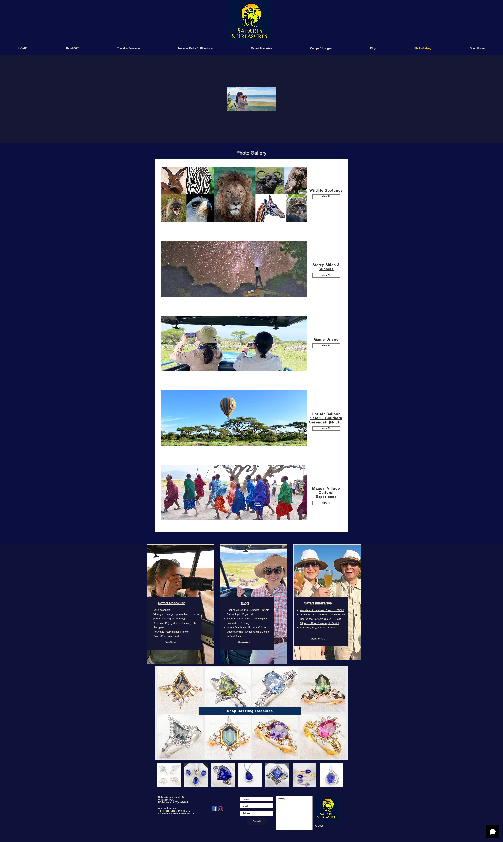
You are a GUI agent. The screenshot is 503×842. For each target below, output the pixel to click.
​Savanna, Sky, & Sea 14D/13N (318, 627)
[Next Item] (341, 713)
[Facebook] (214, 808)
